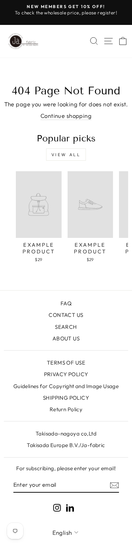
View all (66, 154)
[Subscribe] (114, 485)
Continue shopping (66, 115)
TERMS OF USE (66, 362)
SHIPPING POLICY (66, 397)
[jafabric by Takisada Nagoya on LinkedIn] (70, 507)
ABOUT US (66, 338)
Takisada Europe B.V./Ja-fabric (66, 445)
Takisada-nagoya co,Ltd (66, 433)
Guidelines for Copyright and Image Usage (66, 386)
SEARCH (66, 327)
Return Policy (66, 409)
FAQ (66, 303)
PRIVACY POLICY (66, 374)
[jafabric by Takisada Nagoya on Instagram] (57, 507)
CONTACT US (66, 315)
